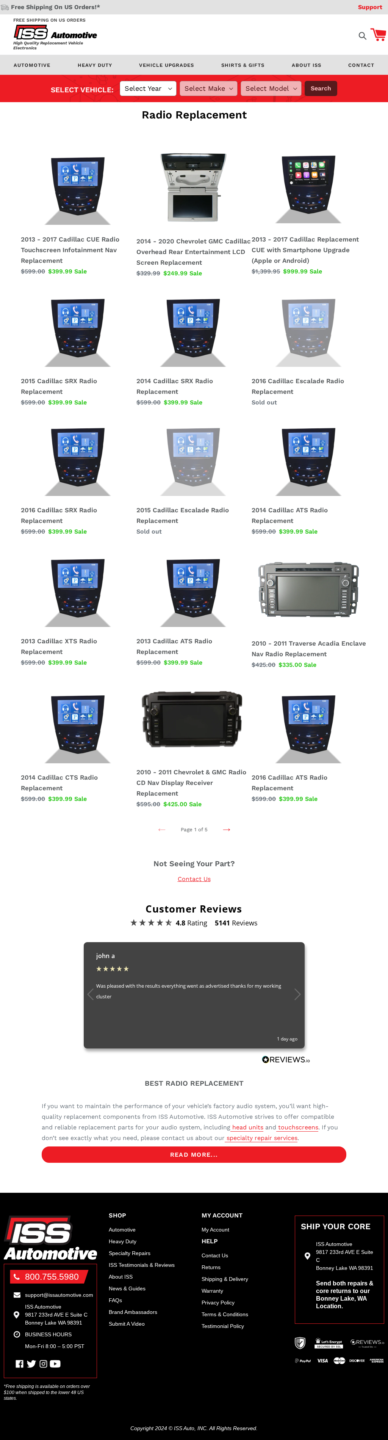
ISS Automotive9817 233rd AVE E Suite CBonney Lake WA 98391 (56, 1315)
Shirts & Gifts (242, 65)
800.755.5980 (52, 1277)
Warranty (212, 1291)
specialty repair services (261, 1138)
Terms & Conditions (225, 1314)
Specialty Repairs (129, 1253)
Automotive (32, 65)
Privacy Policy (218, 1302)
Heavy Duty (95, 65)
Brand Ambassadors (133, 1312)
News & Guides (127, 1288)
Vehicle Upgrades (166, 65)
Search (321, 88)
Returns (211, 1267)
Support (370, 7)
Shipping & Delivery (225, 1279)
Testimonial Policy (223, 1326)
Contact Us (194, 879)
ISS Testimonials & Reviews (142, 1265)
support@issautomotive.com (59, 1295)
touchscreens (297, 1127)
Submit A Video (127, 1324)
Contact (361, 65)
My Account (215, 1230)
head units (246, 1127)
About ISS (306, 65)
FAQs (115, 1300)
